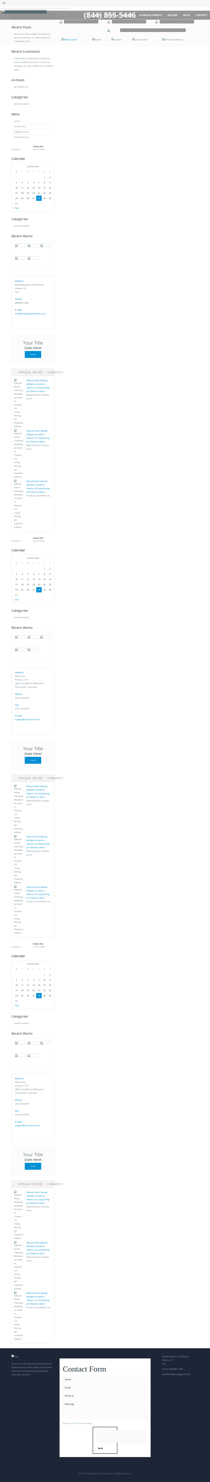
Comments (55, 372)
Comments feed (21, 132)
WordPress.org (21, 137)
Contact (201, 15)
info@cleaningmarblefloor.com (30, 313)
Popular (24, 372)
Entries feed (20, 126)
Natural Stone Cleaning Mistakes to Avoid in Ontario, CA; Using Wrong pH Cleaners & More (32, 38)
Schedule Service (150, 15)
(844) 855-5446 (110, 15)
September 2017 (21, 87)
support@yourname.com (27, 719)
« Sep (16, 207)
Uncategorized (21, 104)
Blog (186, 15)
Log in (17, 121)
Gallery (172, 15)
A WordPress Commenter (26, 58)
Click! (33, 354)
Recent (38, 372)
